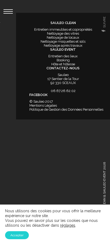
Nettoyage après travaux (63, 45)
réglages (67, 225)
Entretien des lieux (63, 56)
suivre (104, 22)
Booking (63, 60)
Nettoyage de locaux (63, 37)
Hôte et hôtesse (63, 64)
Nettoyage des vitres (63, 33)
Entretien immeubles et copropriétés (63, 29)
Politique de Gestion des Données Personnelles (66, 109)
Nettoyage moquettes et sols (63, 41)
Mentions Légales (43, 105)
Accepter (16, 235)
